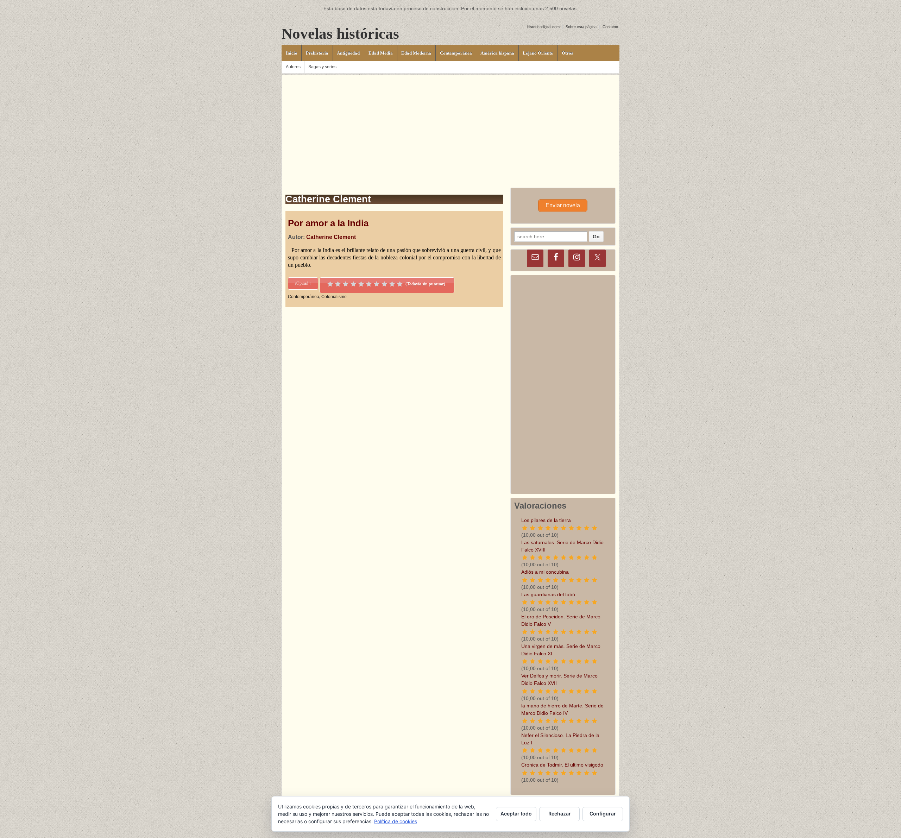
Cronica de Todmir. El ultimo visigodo (562, 765)
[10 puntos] (399, 284)
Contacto (610, 27)
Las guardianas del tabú (548, 594)
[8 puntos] (384, 284)
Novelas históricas (340, 33)
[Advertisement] (450, 124)
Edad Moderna (416, 53)
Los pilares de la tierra (546, 520)
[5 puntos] (361, 284)
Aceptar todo (516, 814)
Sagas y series (322, 66)
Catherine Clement (331, 237)
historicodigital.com (543, 27)
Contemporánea (456, 53)
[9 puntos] (392, 284)
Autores (293, 66)
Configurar (603, 814)
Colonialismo (334, 296)
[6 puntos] (368, 284)
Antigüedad (348, 53)
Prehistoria (317, 53)
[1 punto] (330, 284)
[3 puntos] (345, 284)
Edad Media (380, 53)
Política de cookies (395, 821)
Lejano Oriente (538, 53)
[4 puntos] (353, 284)
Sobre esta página (581, 27)
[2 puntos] (337, 284)
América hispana (497, 53)
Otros (567, 53)
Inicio (291, 53)
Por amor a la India (328, 223)
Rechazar (559, 814)
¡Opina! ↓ (303, 283)
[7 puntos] (376, 284)
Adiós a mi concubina (545, 572)
